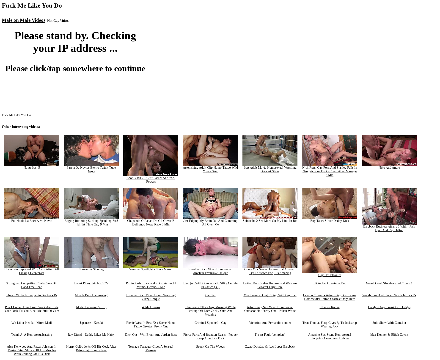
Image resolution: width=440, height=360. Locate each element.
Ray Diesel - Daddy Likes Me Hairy (91, 334)
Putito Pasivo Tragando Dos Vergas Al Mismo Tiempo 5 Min (151, 285)
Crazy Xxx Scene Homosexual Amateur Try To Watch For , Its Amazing (270, 271)
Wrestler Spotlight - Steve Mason (150, 269)
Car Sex (210, 295)
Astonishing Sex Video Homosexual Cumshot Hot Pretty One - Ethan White (270, 309)
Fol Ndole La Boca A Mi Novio (31, 221)
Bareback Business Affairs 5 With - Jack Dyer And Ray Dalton (389, 228)
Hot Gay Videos (58, 20)
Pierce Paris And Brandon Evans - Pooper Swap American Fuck (210, 336)
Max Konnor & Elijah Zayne (389, 334)
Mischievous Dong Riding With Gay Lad (270, 295)
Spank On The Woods (210, 346)
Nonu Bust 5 (32, 167)
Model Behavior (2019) (91, 307)
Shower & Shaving (91, 269)
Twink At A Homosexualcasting (31, 334)
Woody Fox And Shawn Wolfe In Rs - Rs (389, 295)
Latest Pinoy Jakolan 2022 (91, 283)
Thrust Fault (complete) (270, 334)
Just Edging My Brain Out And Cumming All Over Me (210, 222)
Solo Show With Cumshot (389, 322)
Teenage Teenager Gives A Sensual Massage (150, 348)
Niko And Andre (389, 167)
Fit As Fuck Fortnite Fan (330, 283)
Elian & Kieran (330, 307)
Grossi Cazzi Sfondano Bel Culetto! (389, 283)
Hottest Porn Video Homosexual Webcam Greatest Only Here (270, 285)
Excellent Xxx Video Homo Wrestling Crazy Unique (151, 297)
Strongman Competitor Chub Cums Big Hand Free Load (31, 285)
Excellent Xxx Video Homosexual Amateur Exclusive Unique (210, 271)
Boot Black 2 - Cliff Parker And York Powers (150, 179)
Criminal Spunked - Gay (210, 322)
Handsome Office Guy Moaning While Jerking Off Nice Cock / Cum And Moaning (210, 310)
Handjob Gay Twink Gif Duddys (389, 307)
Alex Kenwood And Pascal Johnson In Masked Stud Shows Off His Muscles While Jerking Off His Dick (31, 350)
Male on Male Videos (23, 20)
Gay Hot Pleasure (329, 275)
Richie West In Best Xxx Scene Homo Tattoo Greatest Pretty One (151, 324)
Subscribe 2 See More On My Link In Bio (270, 221)
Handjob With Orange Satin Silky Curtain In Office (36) (210, 285)
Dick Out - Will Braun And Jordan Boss (151, 334)
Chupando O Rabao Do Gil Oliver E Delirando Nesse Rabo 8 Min (150, 222)
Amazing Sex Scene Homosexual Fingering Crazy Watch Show (329, 336)
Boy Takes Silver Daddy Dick (329, 221)
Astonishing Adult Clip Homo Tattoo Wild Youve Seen (210, 169)
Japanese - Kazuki (91, 322)
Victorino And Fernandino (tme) (270, 322)
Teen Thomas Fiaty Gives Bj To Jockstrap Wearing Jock (329, 324)
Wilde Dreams (151, 307)
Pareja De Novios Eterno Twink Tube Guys (91, 169)
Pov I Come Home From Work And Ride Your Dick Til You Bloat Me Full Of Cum (31, 309)
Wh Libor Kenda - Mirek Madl (31, 322)
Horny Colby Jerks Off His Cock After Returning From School (91, 348)
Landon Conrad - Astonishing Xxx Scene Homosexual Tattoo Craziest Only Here (329, 297)
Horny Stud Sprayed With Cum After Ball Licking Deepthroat (31, 271)
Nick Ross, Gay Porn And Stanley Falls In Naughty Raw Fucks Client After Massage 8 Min (329, 171)
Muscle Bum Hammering (91, 295)
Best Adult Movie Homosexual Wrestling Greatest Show (270, 169)
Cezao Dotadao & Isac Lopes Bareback (270, 346)
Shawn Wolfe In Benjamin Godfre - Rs (31, 295)
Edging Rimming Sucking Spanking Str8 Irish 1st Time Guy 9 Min (91, 222)
